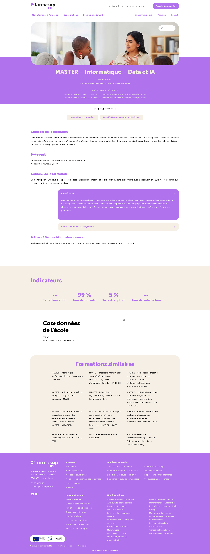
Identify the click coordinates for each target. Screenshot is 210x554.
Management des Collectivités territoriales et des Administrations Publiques (164, 506)
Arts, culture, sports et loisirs (119, 503)
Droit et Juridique (115, 510)
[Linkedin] (32, 493)
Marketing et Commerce (160, 513)
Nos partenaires (72, 483)
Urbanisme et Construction (161, 533)
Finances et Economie (116, 533)
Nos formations (70, 15)
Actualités (162, 15)
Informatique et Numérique (161, 499)
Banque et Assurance (116, 506)
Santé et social (155, 527)
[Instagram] (36, 493)
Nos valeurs (71, 467)
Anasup (69, 487)
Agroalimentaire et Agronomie (120, 499)
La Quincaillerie (111, 550)
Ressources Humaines (158, 523)
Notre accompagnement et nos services (83, 479)
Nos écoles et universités (76, 475)
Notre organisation (74, 471)
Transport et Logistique (159, 530)
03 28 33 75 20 (37, 483)
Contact (174, 15)
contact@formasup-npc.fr (42, 487)
